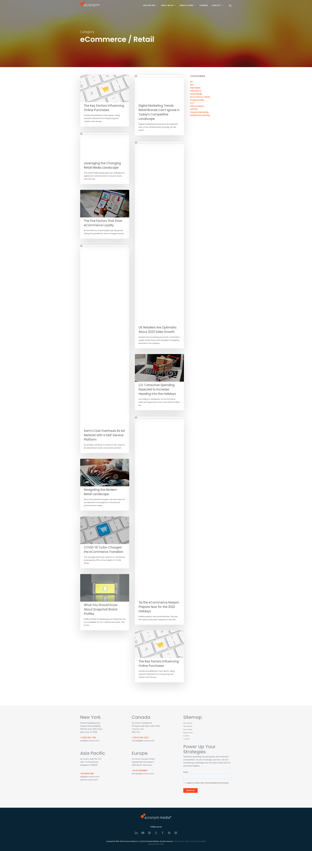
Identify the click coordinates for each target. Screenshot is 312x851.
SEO (192, 84)
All (191, 81)
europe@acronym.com (143, 773)
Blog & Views (188, 733)
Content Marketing (199, 112)
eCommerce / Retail (200, 97)
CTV (192, 103)
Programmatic (197, 100)
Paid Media (195, 87)
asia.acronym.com (89, 779)
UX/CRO (194, 109)
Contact (216, 5)
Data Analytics (197, 106)
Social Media (196, 93)
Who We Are (149, 5)
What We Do (167, 5)
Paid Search (195, 90)
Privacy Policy (179, 841)
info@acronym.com (89, 740)
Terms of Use (190, 841)
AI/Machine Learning (200, 115)
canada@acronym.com (143, 740)
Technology (187, 729)
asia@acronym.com (89, 776)
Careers (204, 5)
